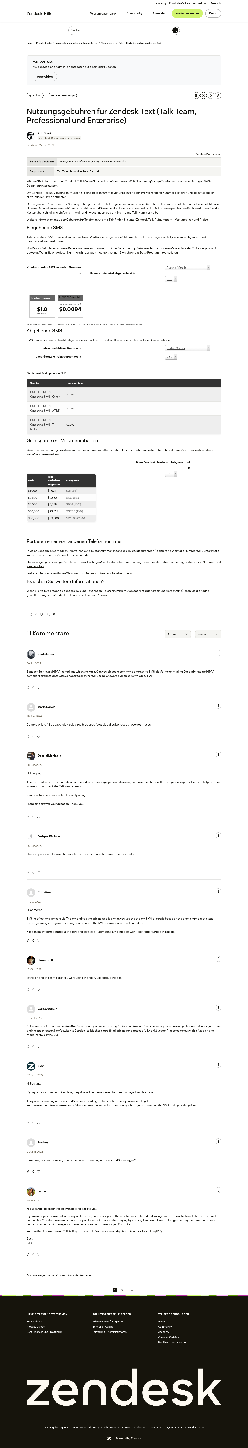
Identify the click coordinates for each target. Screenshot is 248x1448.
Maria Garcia (46, 707)
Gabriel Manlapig (49, 756)
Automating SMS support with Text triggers (124, 932)
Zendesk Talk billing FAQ (146, 1231)
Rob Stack (45, 133)
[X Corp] (203, 95)
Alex (41, 1066)
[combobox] (178, 634)
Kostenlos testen (187, 13)
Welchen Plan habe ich (208, 154)
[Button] (31, 614)
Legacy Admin (47, 1009)
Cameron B (45, 960)
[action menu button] (218, 653)
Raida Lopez (46, 654)
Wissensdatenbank (103, 13)
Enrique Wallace (49, 836)
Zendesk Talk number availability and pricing (56, 795)
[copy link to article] (218, 95)
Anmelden (159, 13)
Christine (44, 892)
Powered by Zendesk (128, 1438)
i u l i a (42, 1191)
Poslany (43, 1142)
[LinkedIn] (196, 95)
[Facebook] (211, 95)
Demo (213, 13)
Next (132, 1290)
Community (134, 13)
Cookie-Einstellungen (134, 1427)
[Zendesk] (124, 1387)
